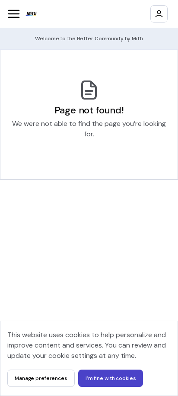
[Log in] (159, 14)
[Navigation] (14, 14)
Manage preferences (41, 378)
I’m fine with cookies (111, 378)
